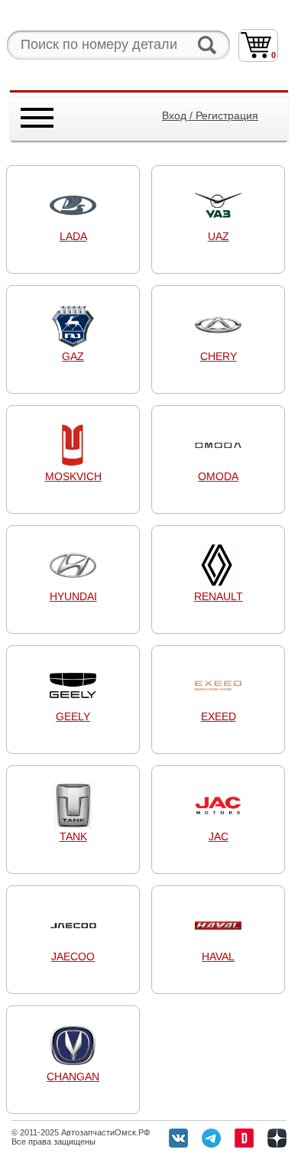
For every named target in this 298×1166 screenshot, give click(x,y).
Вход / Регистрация (210, 115)
